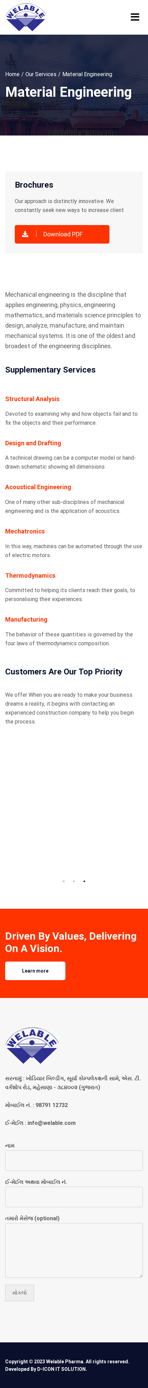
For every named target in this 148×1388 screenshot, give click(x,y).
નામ (9, 1145)
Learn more (35, 971)
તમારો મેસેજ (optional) (32, 1218)
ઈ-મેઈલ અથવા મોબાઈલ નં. (36, 1182)
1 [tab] (63, 881)
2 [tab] (74, 881)
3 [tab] (84, 881)
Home (12, 74)
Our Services (40, 74)
